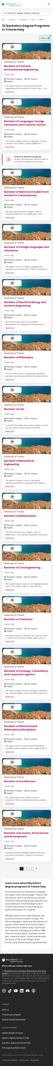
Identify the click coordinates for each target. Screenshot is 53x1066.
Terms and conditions (10, 1060)
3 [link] (31, 868)
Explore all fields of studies (12, 1033)
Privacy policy (24, 1060)
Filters (43, 38)
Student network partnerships (14, 1019)
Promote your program (11, 1014)
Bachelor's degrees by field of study (16, 1043)
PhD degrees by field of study (14, 1048)
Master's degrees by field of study (15, 1038)
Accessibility (34, 1060)
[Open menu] (49, 4)
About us (5, 1009)
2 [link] (26, 868)
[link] (41, 19)
